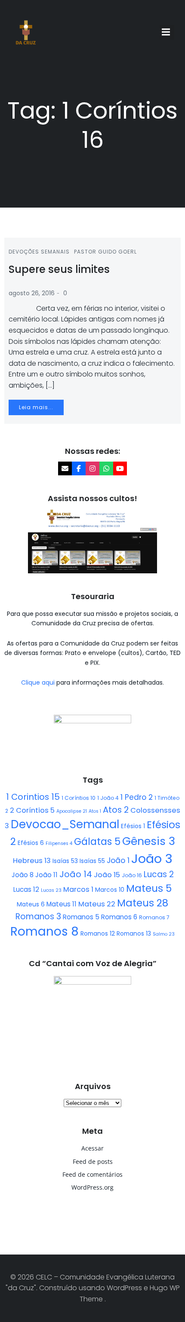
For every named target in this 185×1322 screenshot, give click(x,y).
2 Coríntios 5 (32, 810)
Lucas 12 (26, 889)
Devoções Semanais (39, 251)
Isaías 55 (92, 861)
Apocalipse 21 (71, 811)
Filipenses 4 (59, 843)
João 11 (46, 874)
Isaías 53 (65, 861)
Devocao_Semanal (65, 824)
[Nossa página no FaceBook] (79, 468)
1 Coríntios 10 (79, 798)
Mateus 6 (31, 904)
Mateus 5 (149, 888)
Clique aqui (38, 682)
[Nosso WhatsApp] (106, 468)
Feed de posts (93, 1161)
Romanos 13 (134, 933)
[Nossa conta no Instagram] (92, 468)
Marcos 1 (78, 889)
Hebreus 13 (32, 861)
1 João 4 (108, 798)
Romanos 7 (154, 917)
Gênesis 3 (148, 841)
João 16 (132, 875)
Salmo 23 (164, 934)
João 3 (152, 858)
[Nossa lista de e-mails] (65, 468)
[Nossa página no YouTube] (120, 468)
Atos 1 (95, 811)
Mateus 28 (142, 903)
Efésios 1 (133, 826)
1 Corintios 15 (33, 797)
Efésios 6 (31, 842)
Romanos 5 (81, 916)
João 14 (75, 874)
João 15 (107, 875)
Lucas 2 (159, 874)
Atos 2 (116, 810)
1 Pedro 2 (136, 797)
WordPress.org (92, 1187)
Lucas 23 (51, 890)
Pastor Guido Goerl (105, 251)
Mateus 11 (61, 904)
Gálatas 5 (97, 841)
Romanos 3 (38, 916)
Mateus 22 (96, 904)
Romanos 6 (119, 916)
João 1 (118, 860)
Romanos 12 (97, 933)
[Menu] (167, 32)
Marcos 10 (109, 889)
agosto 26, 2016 (32, 293)
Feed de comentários (92, 1174)
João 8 (23, 874)
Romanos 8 (44, 931)
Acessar (92, 1148)
